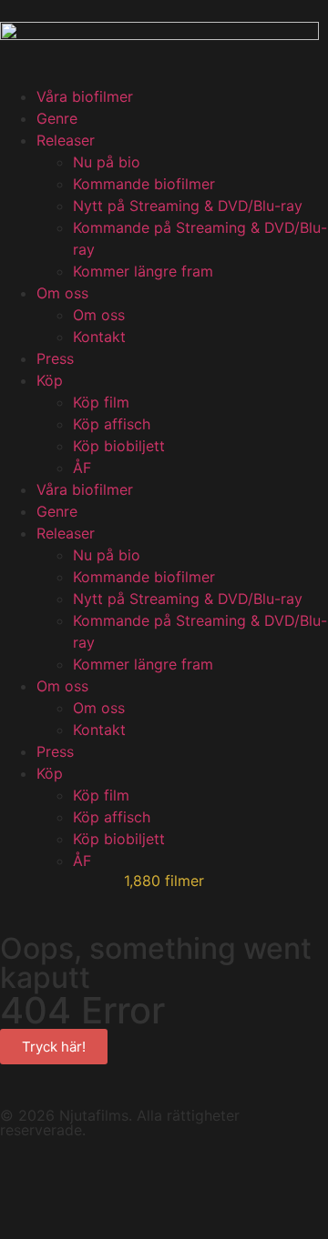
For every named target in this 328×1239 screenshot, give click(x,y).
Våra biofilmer (84, 96)
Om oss (62, 293)
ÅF (82, 467)
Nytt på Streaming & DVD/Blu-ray (187, 205)
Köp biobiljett (119, 446)
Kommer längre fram (143, 271)
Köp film (101, 402)
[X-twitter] (123, 1181)
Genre (56, 118)
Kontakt (99, 336)
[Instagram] (173, 1181)
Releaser (65, 140)
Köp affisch (111, 424)
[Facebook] (23, 1181)
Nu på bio (106, 162)
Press (55, 358)
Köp (49, 380)
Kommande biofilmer (144, 184)
